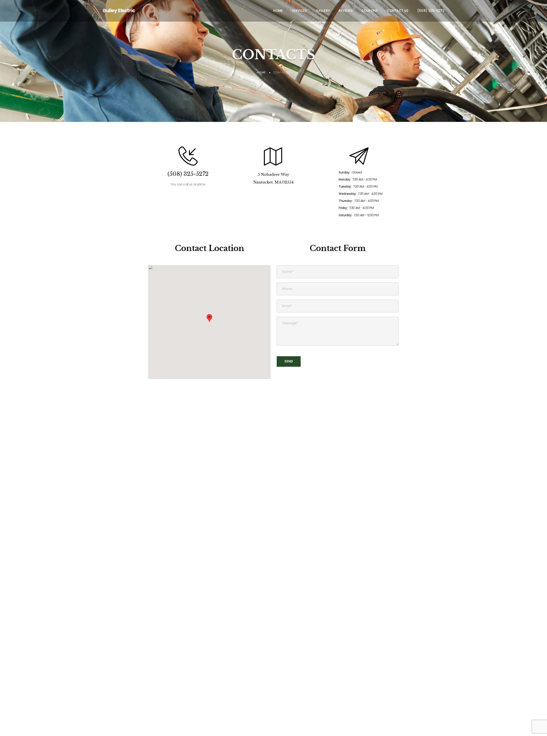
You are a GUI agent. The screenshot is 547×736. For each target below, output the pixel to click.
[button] (209, 318)
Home (278, 11)
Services (299, 11)
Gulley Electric (119, 10)
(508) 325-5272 (430, 11)
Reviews (346, 11)
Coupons (370, 11)
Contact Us (397, 11)
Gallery (323, 11)
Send (288, 361)
